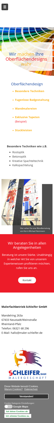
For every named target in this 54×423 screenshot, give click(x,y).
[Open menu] (5, 7)
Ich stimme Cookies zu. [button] (18, 416)
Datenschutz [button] (31, 389)
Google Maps (20, 407)
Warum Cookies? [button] (13, 389)
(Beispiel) (21, 121)
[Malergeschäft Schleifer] (27, 364)
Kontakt (27, 280)
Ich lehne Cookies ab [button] (17, 411)
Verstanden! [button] (26, 396)
